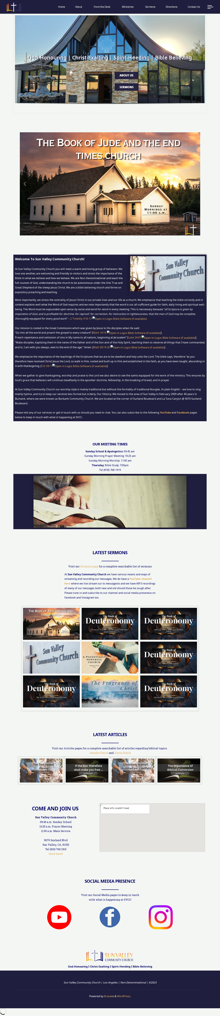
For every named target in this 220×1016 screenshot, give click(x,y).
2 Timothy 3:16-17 (81, 318)
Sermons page (89, 566)
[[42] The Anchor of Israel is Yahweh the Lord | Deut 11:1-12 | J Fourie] (51, 691)
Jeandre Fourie (98, 752)
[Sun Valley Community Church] (13, 7)
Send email (56, 853)
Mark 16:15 (99, 332)
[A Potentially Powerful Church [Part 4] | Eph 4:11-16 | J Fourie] (110, 658)
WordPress (123, 996)
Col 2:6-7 (46, 366)
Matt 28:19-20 (101, 347)
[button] (24, 183)
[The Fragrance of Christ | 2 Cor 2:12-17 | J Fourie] (110, 691)
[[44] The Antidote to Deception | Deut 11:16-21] (168, 658)
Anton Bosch (122, 752)
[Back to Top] (207, 1003)
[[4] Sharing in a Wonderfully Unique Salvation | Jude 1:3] (51, 624)
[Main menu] (210, 7)
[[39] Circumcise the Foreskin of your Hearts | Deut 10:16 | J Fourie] (168, 691)
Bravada (108, 996)
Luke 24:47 (134, 337)
